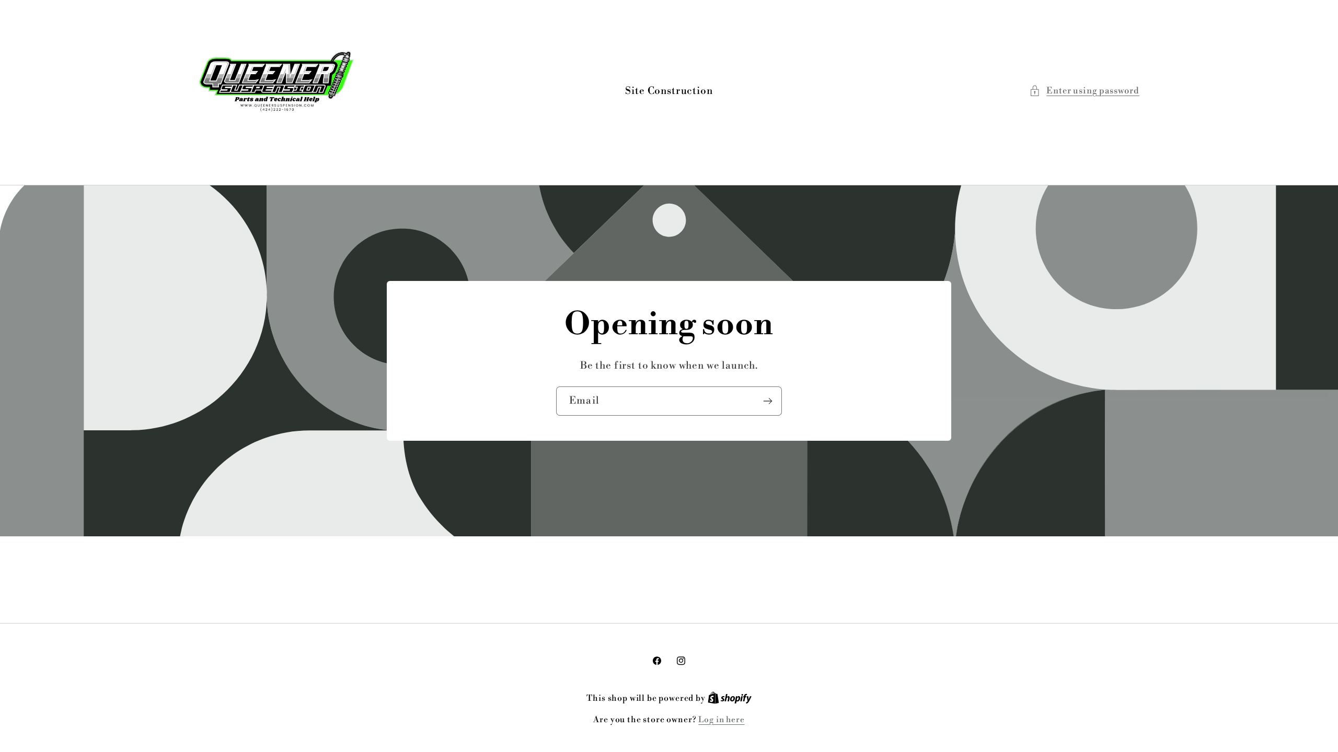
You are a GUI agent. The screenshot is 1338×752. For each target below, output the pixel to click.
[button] (1084, 91)
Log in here (721, 720)
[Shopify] (730, 698)
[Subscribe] (767, 401)
